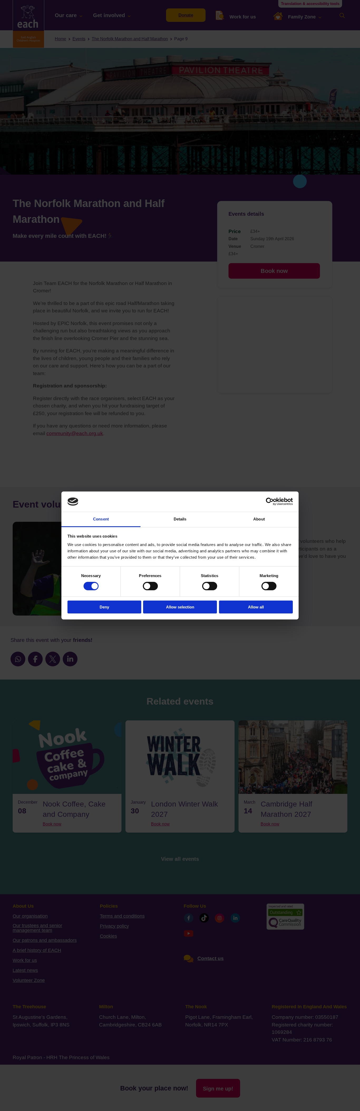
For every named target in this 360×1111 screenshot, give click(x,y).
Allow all (256, 607)
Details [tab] (180, 519)
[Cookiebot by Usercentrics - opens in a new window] (270, 501)
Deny (104, 607)
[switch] (150, 586)
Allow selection (180, 607)
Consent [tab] (101, 519)
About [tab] (259, 519)
